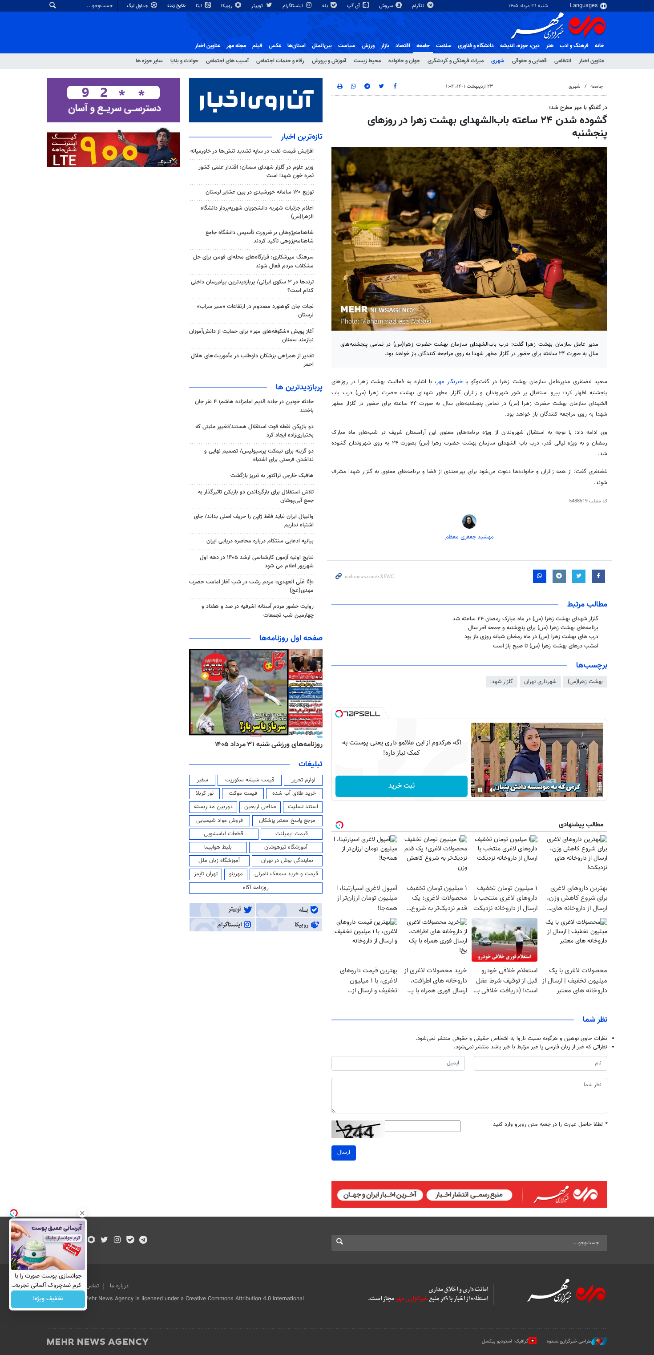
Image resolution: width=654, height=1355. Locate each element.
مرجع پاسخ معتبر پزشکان (287, 820)
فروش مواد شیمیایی (219, 820)
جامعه (423, 45)
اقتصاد (403, 45)
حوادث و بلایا (184, 61)
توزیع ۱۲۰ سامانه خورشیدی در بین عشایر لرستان (260, 192)
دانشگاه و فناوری (476, 45)
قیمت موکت (243, 793)
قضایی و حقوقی (529, 61)
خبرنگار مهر (450, 381)
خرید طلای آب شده (294, 793)
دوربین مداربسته (213, 806)
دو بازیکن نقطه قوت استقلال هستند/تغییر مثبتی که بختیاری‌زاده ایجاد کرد (254, 431)
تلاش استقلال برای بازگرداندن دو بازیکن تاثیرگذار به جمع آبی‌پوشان (256, 496)
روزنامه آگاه (256, 887)
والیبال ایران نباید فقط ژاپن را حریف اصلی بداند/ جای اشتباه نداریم (254, 521)
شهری (498, 61)
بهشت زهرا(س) (585, 681)
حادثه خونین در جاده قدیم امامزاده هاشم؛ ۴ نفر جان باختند (254, 406)
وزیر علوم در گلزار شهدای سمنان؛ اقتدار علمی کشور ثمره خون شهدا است (256, 171)
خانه (599, 45)
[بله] (130, 1240)
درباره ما (119, 1286)
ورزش (368, 45)
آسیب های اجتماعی (227, 61)
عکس (275, 45)
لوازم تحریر (303, 780)
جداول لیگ (138, 6)
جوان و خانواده (404, 61)
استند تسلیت (303, 806)
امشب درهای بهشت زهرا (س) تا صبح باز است (545, 646)
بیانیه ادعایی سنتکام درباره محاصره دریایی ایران (260, 541)
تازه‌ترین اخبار (302, 137)
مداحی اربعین (260, 806)
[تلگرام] (143, 1240)
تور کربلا (205, 793)
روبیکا (227, 6)
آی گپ (354, 6)
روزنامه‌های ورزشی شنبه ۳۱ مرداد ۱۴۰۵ (269, 744)
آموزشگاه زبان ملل (219, 860)
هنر (549, 45)
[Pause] (480, 790)
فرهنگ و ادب (574, 45)
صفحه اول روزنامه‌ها (291, 638)
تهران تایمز (206, 874)
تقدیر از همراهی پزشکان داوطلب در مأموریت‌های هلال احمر (252, 360)
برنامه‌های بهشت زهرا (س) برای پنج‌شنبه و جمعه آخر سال (533, 627)
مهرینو (236, 874)
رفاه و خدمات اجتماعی (280, 61)
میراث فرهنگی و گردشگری (456, 61)
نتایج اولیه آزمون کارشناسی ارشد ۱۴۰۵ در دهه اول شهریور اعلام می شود (257, 561)
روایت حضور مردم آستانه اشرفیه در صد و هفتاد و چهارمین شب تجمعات (258, 610)
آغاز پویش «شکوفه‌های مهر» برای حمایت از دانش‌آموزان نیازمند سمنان (251, 335)
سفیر (202, 780)
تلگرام (419, 6)
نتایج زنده (177, 5)
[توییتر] (104, 1240)
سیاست (346, 45)
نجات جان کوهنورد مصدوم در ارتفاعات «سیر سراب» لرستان (255, 311)
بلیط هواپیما (218, 847)
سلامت (444, 45)
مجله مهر (236, 45)
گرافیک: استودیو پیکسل (505, 1341)
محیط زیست (367, 61)
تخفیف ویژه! (48, 1299)
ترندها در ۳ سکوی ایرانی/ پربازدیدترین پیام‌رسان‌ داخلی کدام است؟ (252, 286)
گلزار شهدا (501, 681)
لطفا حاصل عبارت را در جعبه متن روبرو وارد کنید (550, 1124)
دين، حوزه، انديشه (520, 45)
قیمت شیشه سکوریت (250, 780)
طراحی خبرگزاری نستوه (569, 1341)
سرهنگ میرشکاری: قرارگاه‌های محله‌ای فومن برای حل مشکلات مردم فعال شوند (253, 261)
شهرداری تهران (540, 681)
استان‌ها (296, 45)
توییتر (257, 6)
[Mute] (492, 790)
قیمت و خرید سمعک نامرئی (286, 874)
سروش (386, 6)
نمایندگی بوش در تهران (287, 860)
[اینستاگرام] (117, 1240)
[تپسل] (339, 713)
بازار (385, 45)
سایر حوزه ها (149, 61)
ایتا (199, 6)
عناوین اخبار (591, 61)
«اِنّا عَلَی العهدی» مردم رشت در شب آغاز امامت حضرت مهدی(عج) (251, 586)
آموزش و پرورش (329, 61)
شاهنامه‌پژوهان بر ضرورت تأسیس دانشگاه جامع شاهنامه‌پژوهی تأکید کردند (260, 237)
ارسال (343, 1152)
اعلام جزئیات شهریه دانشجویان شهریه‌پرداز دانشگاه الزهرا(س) (257, 212)
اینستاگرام (293, 6)
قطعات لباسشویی (223, 833)
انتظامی (562, 61)
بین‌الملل (322, 45)
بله (325, 6)
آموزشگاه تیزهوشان (285, 847)
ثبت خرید (401, 786)
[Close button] (82, 1213)
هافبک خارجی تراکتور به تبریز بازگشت (272, 475)
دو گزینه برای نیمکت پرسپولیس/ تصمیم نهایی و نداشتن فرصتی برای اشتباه (259, 455)
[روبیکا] (91, 1240)
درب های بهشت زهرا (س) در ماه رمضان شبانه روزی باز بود (531, 636)
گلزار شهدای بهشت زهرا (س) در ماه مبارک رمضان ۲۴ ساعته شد (525, 619)
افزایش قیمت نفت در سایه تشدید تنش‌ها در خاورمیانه (252, 151)
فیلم (257, 45)
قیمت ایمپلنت (291, 833)
